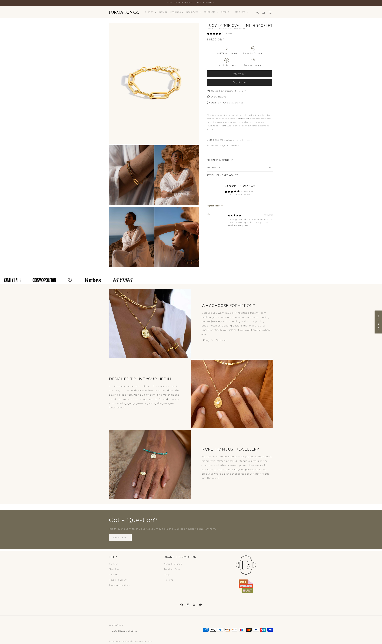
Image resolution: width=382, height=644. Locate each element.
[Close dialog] (245, 299)
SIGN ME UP (210, 332)
